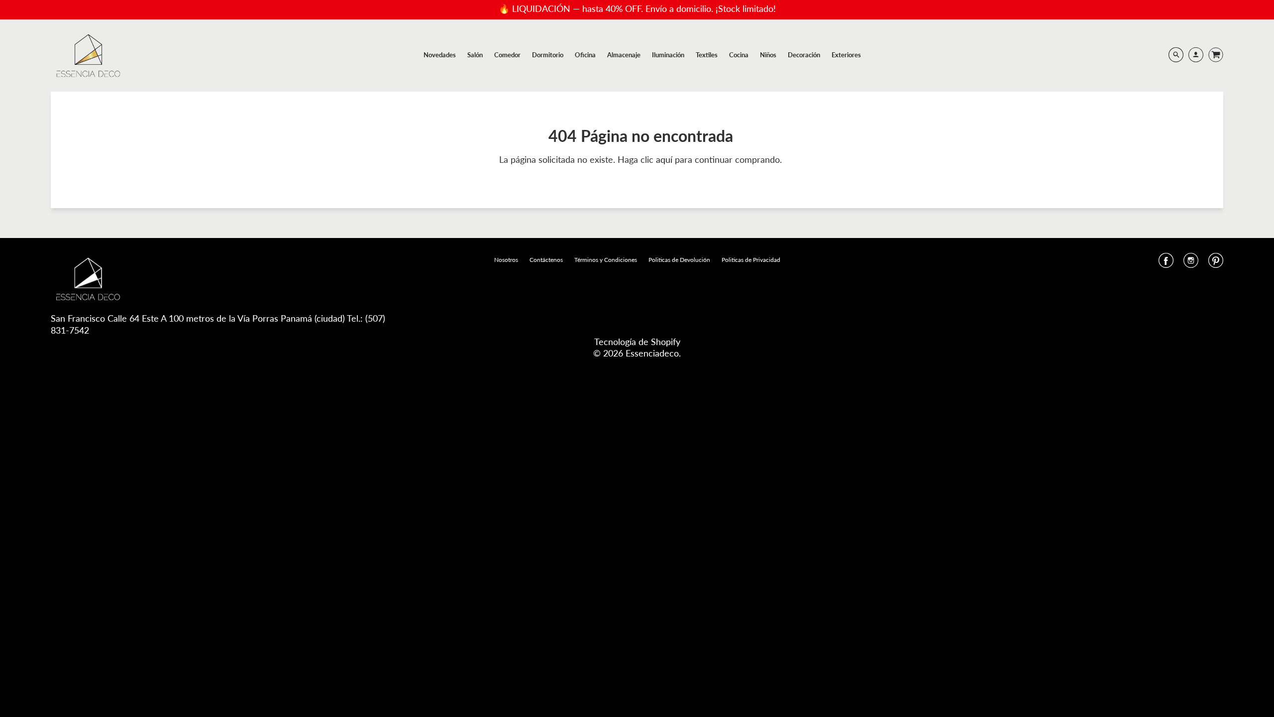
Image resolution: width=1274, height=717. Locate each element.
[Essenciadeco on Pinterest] (1215, 263)
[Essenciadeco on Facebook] (1166, 263)
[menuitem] (440, 55)
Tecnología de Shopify (637, 341)
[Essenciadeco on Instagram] (1190, 263)
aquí (665, 159)
